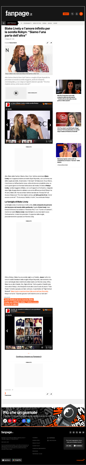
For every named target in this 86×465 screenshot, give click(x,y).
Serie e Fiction (37, 23)
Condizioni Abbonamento (39, 448)
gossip (55, 23)
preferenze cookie (37, 453)
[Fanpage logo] (16, 13)
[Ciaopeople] (81, 460)
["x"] (19, 421)
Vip (12, 389)
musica (50, 23)
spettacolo (11, 23)
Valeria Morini (13, 42)
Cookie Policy (36, 445)
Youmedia (35, 437)
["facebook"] (24, 421)
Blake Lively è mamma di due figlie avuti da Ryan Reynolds (29, 291)
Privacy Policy (36, 443)
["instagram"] (10, 421)
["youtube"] (14, 421)
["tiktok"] (5, 421)
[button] (51, 42)
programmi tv (27, 23)
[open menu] (3, 23)
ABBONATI (66, 13)
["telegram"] (28, 421)
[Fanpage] (7, 432)
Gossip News (8, 389)
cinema (44, 23)
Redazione (35, 451)
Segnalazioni (36, 440)
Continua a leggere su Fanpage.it (28, 357)
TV (21, 23)
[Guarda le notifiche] (81, 14)
